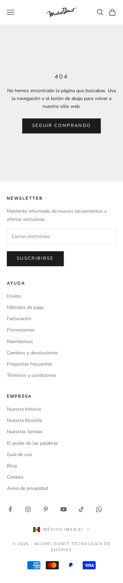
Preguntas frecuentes (29, 364)
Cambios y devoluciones (32, 353)
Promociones (21, 330)
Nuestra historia (24, 409)
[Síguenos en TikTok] (81, 509)
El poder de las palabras (32, 443)
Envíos (14, 296)
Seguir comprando (61, 126)
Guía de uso (19, 454)
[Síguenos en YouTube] (63, 509)
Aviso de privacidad (27, 488)
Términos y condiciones (31, 375)
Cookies (15, 477)
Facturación (19, 318)
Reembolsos (20, 341)
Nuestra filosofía (24, 420)
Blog (12, 466)
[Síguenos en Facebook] (10, 509)
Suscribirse (35, 258)
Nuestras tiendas (25, 431)
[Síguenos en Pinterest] (45, 509)
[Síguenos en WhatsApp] (99, 509)
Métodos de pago (25, 307)
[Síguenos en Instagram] (28, 509)
